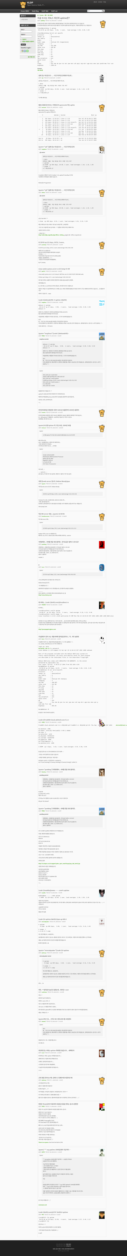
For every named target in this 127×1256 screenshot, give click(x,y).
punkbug (44, 544)
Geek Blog (35, 11)
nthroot (44, 427)
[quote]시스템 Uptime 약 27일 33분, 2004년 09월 (54, 425)
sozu (43, 567)
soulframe (44, 992)
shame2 (44, 1021)
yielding (43, 20)
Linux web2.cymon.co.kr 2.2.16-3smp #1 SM (54, 269)
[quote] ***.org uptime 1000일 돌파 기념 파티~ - (54, 1150)
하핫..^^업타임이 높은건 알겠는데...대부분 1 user (53, 990)
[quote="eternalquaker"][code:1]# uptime (53, 950)
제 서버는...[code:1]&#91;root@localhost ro (53, 602)
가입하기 (24, 39)
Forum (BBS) (25, 11)
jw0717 (43, 271)
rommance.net (42, 1205)
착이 (43, 1214)
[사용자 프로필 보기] (103, 27)
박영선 (43, 336)
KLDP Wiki (45, 11)
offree (43, 192)
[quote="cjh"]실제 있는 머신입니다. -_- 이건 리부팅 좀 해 (56, 147)
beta (43, 639)
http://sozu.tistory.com (45, 595)
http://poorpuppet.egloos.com (47, 629)
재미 (45, 15)
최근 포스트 (25, 19)
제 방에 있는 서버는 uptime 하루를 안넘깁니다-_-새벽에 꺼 (56, 1050)
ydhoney (44, 953)
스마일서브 (68, 1246)
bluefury (44, 772)
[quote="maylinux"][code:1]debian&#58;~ (53, 333)
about (95, 2)
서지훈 (43, 722)
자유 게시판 (50, 15)
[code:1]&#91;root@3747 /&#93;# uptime (53, 1212)
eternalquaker (45, 921)
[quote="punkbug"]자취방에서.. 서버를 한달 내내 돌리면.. (57, 769)
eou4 (43, 1052)
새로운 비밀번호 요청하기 (28, 41)
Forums (42, 15)
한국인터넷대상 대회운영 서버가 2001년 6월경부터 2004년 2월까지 (58, 410)
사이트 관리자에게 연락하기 (67, 1249)
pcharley (44, 244)
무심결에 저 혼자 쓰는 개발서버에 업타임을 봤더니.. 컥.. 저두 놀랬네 (58, 637)
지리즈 (43, 1106)
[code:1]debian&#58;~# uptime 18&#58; (52, 300)
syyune (43, 483)
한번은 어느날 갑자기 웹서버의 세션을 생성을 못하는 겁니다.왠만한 (58, 1104)
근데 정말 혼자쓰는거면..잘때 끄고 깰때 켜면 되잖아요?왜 (55, 1078)
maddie (43, 892)
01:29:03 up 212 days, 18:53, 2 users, (51, 242)
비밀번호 (23, 34)
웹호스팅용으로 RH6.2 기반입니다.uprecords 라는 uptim (56, 105)
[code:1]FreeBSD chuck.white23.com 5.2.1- (53, 720)
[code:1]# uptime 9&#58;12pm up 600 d (52, 919)
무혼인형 (44, 604)
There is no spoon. (43, 1142)
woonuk (44, 107)
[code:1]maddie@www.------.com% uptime (53, 890)
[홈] (23, 4)
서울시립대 (68, 1244)
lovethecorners (45, 516)
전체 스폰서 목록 (57, 1249)
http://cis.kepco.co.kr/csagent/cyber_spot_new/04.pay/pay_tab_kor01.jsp (59, 863)
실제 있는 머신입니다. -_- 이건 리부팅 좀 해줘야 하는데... (55, 75)
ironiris (43, 412)
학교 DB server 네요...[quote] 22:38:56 (51, 514)
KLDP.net (54, 11)
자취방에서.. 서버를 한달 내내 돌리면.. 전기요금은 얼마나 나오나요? (58, 542)
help (104, 2)
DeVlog (62, 235)
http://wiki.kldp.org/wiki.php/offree (48, 235)
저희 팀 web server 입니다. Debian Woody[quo (54, 481)
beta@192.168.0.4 (44, 648)
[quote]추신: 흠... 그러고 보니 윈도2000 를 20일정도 (54, 1019)
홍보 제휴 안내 (31, 57)
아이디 (23, 29)
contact (100, 2)
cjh (42, 78)
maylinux (44, 302)
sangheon (44, 149)
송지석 (43, 1152)
